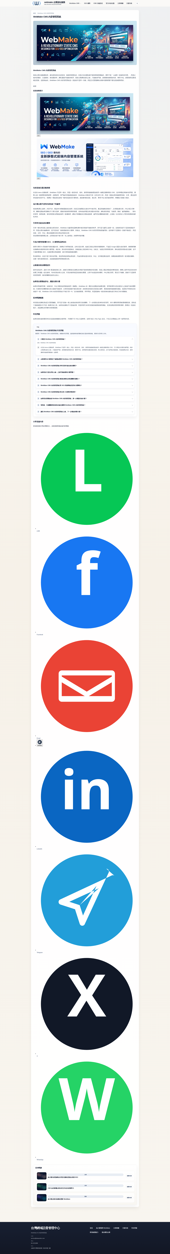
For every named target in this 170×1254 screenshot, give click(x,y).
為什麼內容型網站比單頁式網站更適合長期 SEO (63, 1177)
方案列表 (129, 3)
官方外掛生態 (110, 3)
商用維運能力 (94, 1232)
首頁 (34, 13)
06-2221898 (34, 1243)
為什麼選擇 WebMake (103, 1228)
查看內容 (129, 1176)
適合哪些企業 (106, 1232)
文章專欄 (120, 3)
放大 (38, 135)
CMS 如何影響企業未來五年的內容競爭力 (61, 1188)
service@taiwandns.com (38, 1238)
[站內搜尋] (137, 3)
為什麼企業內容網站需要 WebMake (59, 1199)
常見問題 (134, 1228)
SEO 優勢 (87, 3)
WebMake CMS (74, 3)
